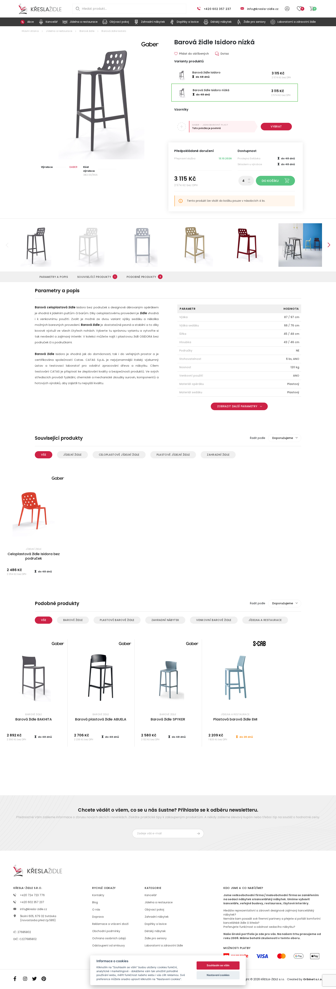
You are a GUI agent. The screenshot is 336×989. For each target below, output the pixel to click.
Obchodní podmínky (106, 931)
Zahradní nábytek (165, 620)
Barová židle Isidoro (114, 31)
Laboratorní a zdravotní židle (164, 945)
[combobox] (284, 438)
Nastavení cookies (218, 975)
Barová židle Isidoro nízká (211, 90)
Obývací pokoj (154, 909)
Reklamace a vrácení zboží (110, 924)
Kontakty (98, 895)
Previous (7, 245)
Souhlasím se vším (218, 965)
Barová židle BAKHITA (33, 719)
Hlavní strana (30, 31)
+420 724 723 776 (32, 895)
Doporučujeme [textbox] (282, 438)
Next (329, 245)
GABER (73, 167)
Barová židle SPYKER (168, 719)
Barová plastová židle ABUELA (100, 719)
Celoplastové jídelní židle (119, 455)
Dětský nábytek (155, 931)
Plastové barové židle (117, 620)
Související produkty (96, 277)
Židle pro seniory (156, 938)
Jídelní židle (72, 455)
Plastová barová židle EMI (235, 719)
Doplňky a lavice (156, 924)
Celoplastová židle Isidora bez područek (34, 556)
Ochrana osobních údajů (109, 938)
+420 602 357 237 (217, 9)
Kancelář (151, 895)
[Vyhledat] (77, 9)
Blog (95, 902)
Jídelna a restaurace (59, 31)
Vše (43, 455)
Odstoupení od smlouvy (108, 945)
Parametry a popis (53, 277)
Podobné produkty (144, 277)
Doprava (98, 917)
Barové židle (87, 31)
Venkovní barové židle (213, 620)
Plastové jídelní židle (173, 455)
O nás (96, 909)
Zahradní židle (218, 455)
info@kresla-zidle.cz (263, 9)
